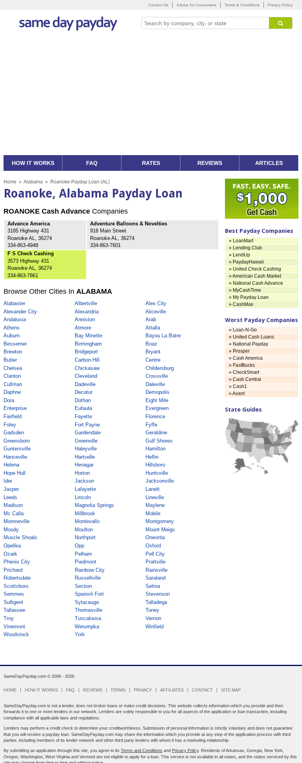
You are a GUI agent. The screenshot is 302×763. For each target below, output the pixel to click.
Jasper (11, 489)
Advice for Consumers (196, 5)
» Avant (237, 393)
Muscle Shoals (20, 537)
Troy (9, 618)
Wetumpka (87, 626)
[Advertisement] (151, 96)
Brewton (13, 352)
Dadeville (85, 384)
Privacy (143, 690)
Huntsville (156, 473)
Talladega (156, 602)
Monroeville (16, 521)
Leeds (10, 497)
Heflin (151, 457)
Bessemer (15, 344)
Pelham (83, 554)
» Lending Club (245, 248)
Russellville (88, 578)
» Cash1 (238, 386)
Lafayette (85, 489)
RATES (151, 163)
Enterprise (15, 408)
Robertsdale (17, 578)
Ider (8, 481)
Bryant (152, 352)
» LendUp (239, 255)
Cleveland (86, 376)
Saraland (155, 578)
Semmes (14, 594)
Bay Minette (88, 336)
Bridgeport (86, 352)
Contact (202, 690)
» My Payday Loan (249, 297)
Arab (150, 319)
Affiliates (172, 690)
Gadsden (14, 432)
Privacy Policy (280, 5)
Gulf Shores (159, 441)
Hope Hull (15, 473)
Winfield (154, 626)
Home (10, 182)
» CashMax (241, 304)
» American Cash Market (255, 276)
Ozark (10, 554)
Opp (79, 546)
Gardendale (88, 432)
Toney (152, 610)
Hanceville (15, 457)
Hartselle (85, 457)
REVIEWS (209, 163)
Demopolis (157, 392)
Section (83, 586)
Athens (12, 328)
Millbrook (85, 513)
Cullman (13, 384)
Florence (155, 416)
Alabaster (14, 303)
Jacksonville (159, 481)
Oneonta (155, 537)
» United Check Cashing (255, 269)
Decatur (83, 392)
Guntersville (17, 449)
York (80, 634)
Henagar (84, 465)
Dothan (83, 400)
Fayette (83, 416)
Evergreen (157, 408)
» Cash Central (245, 379)
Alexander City (20, 312)
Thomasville (88, 610)
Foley (10, 425)
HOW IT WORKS (33, 163)
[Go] (281, 23)
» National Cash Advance (256, 283)
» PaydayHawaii (246, 262)
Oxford (153, 546)
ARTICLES (269, 163)
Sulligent (13, 602)
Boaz (151, 344)
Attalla (152, 328)
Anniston (85, 319)
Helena (11, 465)
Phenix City (17, 562)
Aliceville (155, 312)
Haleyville (86, 449)
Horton (82, 473)
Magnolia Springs (94, 505)
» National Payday (248, 344)
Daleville (155, 384)
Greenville (86, 441)
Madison (13, 505)
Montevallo (87, 521)
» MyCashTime (245, 290)
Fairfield (13, 416)
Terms (117, 690)
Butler (10, 360)
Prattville (155, 562)
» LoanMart (241, 240)
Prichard (13, 570)
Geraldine (156, 432)
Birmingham (88, 344)
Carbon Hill (87, 360)
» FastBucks (242, 365)
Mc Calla (14, 513)
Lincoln (83, 497)
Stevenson (157, 594)
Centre (152, 360)
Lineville (154, 497)
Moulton (84, 529)
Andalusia (15, 319)
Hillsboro (155, 465)
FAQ (92, 163)
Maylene (155, 505)
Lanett (152, 489)
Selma (152, 586)
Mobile (152, 513)
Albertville (86, 303)
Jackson (84, 481)
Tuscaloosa (88, 618)
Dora (9, 400)
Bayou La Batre (163, 336)
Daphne (12, 392)
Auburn (12, 336)
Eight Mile (156, 400)
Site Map (231, 690)
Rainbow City (90, 570)
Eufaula (83, 408)
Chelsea (13, 368)
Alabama (33, 182)
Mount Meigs (160, 529)
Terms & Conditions (242, 5)
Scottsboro (16, 586)
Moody (11, 529)
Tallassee (14, 610)
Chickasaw (87, 368)
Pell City (155, 554)
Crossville (156, 376)
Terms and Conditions (141, 750)
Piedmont (85, 562)
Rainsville (156, 570)
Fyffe (151, 425)
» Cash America (246, 358)
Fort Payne (87, 425)
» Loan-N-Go (243, 330)
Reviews (92, 690)
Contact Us (158, 5)
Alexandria (87, 312)
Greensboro (17, 441)
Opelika (12, 546)
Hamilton (155, 449)
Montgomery (159, 521)
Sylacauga (87, 602)
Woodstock (16, 634)
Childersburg (159, 368)
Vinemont (14, 626)
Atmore (83, 328)
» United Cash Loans (251, 337)
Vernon (153, 618)
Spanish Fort (89, 594)
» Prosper (239, 351)
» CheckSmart (244, 372)
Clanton (12, 376)
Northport (85, 537)
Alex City (155, 303)
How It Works (41, 690)
